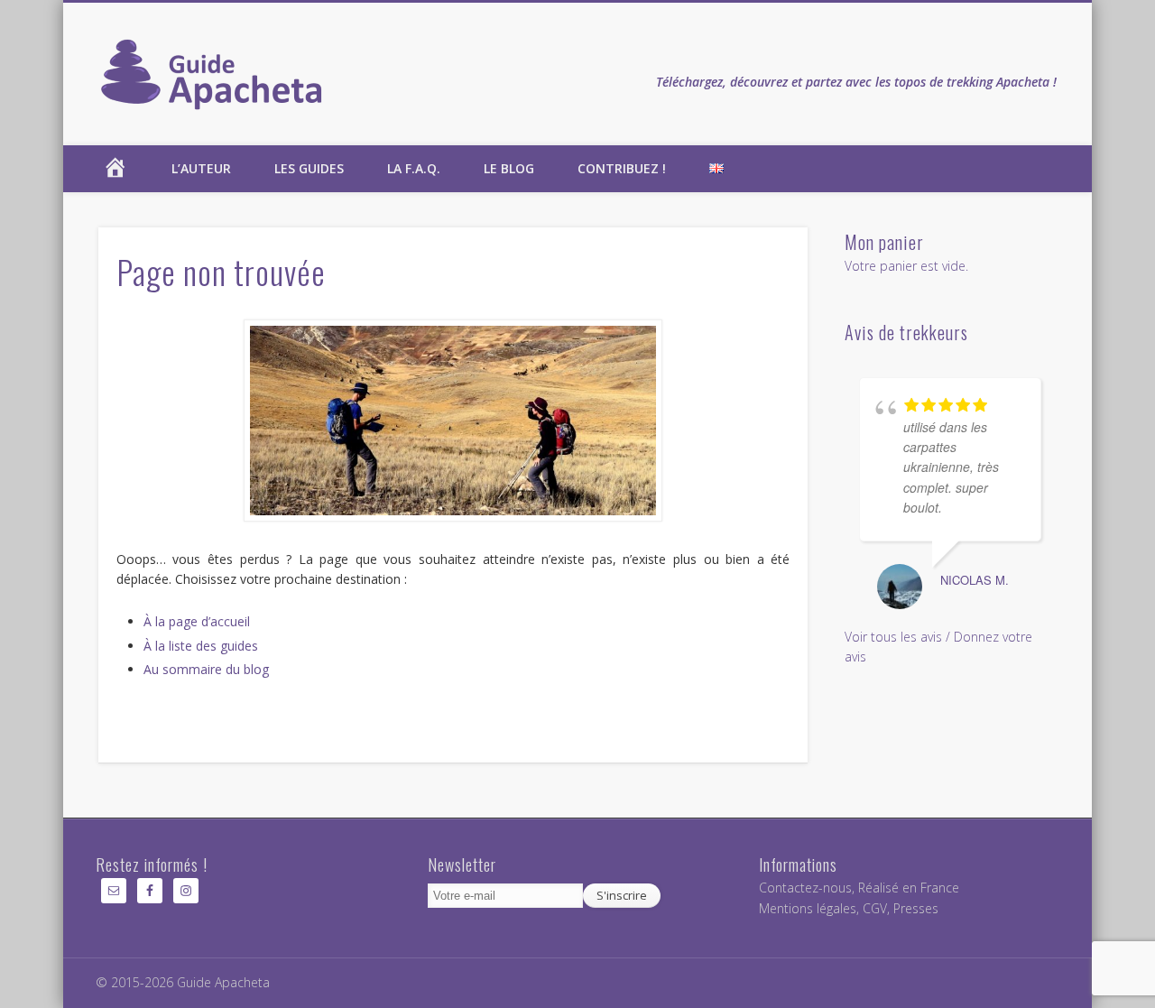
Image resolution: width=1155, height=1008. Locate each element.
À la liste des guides (200, 645)
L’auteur (201, 168)
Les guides (309, 168)
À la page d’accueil (196, 621)
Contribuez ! (622, 168)
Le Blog (509, 168)
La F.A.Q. (413, 168)
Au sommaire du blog (206, 669)
